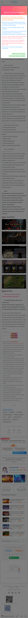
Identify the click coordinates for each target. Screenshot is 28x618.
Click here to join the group (18, 53)
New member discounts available (17, 56)
